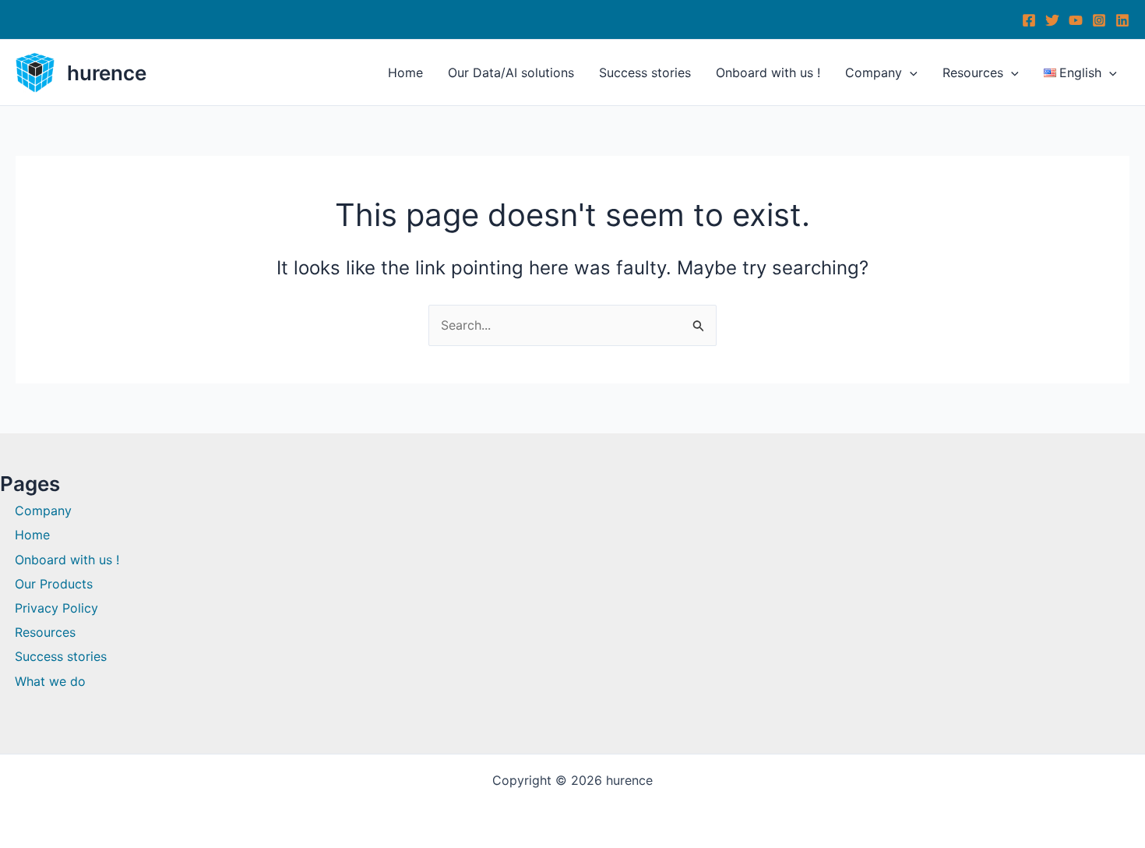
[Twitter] (1052, 20)
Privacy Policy (56, 608)
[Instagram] (1099, 20)
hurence (106, 73)
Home (405, 72)
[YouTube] (1076, 20)
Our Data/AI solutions (511, 72)
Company (873, 72)
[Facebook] (1029, 20)
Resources (972, 72)
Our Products (54, 584)
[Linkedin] (1122, 20)
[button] (910, 72)
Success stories (645, 72)
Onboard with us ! (768, 72)
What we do (50, 681)
